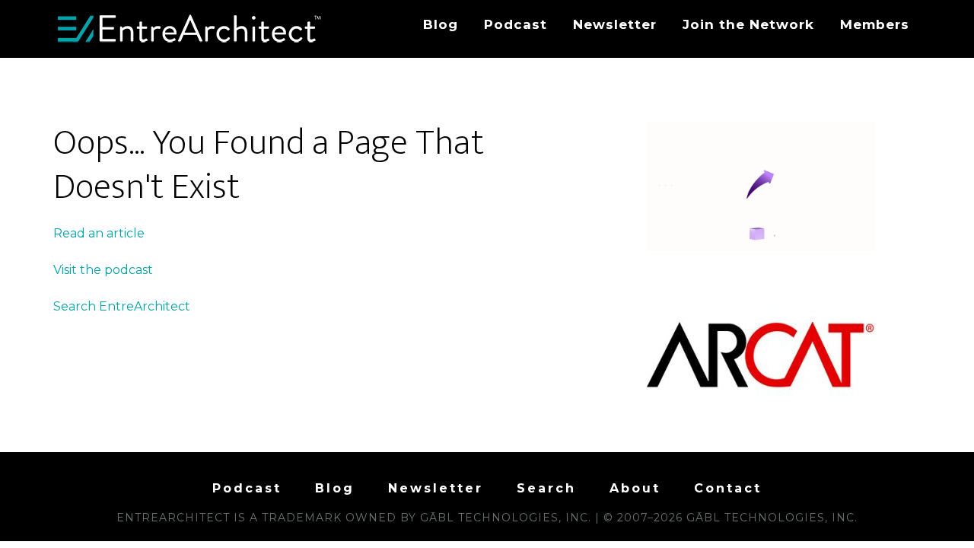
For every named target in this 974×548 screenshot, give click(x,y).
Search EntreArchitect (121, 306)
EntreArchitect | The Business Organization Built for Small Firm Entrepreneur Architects (190, 29)
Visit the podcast (103, 270)
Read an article (99, 233)
